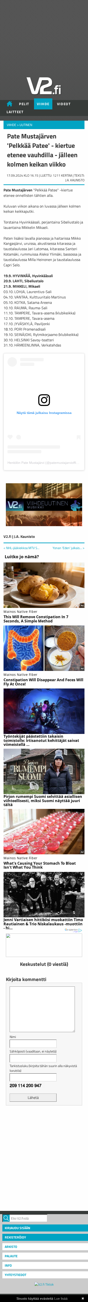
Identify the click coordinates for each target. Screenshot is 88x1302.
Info (8, 1265)
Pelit (24, 104)
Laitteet (15, 112)
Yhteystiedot (15, 1274)
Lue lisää (61, 1298)
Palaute (11, 1256)
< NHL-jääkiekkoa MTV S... (21, 547)
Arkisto (11, 1246)
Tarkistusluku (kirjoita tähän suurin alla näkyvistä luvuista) (43, 1068)
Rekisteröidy (15, 1237)
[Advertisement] (44, 1158)
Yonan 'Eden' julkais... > (68, 548)
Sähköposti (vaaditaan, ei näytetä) (33, 1051)
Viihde (43, 104)
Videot (64, 104)
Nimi (13, 1036)
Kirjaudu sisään (17, 1227)
